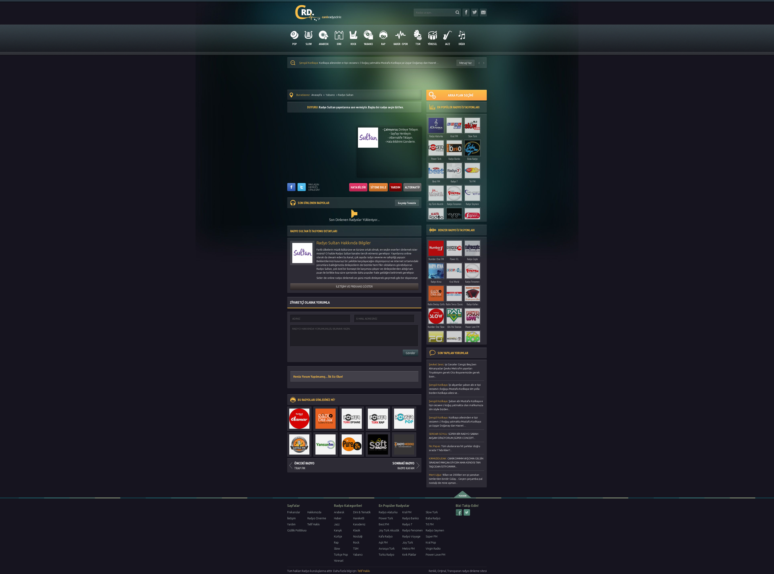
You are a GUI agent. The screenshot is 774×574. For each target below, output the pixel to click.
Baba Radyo (472, 159)
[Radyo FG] (436, 337)
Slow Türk (472, 136)
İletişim (291, 518)
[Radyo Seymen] (472, 192)
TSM (355, 548)
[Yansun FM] (325, 442)
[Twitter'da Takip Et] (474, 12)
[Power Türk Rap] (378, 417)
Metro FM (408, 548)
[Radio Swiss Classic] (454, 292)
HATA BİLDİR (358, 187)
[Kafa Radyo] (436, 214)
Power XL (454, 259)
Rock (356, 542)
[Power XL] (454, 247)
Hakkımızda (314, 512)
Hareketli (358, 518)
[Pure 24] (352, 442)
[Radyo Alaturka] (436, 124)
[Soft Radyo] (378, 442)
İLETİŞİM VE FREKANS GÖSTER (354, 286)
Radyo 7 (454, 181)
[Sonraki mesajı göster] (484, 63)
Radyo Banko (454, 159)
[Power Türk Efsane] (352, 417)
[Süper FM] (472, 214)
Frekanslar (293, 512)
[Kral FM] (454, 124)
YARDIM (395, 187)
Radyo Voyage (411, 536)
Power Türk (436, 159)
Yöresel (338, 560)
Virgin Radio (433, 548)
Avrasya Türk (387, 548)
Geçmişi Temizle (407, 203)
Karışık (338, 530)
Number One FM (436, 259)
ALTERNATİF (412, 187)
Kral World (454, 281)
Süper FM (431, 536)
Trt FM (472, 181)
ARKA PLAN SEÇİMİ (460, 95)
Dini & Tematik (362, 512)
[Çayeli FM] (299, 442)
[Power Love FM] (472, 315)
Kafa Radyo (386, 536)
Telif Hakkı (313, 524)
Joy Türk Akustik (436, 204)
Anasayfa (316, 94)
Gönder (410, 353)
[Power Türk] (436, 147)
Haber (337, 518)
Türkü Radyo (386, 554)
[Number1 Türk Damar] (299, 417)
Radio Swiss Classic (454, 304)
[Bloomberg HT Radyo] (454, 337)
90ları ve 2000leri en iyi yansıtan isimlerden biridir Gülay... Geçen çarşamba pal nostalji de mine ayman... (455, 478)
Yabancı (330, 94)
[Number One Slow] (436, 315)
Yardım (291, 524)
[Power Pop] (404, 417)
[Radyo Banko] (454, 147)
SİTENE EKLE (378, 187)
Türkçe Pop (341, 554)
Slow (337, 548)
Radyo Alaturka (436, 136)
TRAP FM (304, 465)
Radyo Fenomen (454, 204)
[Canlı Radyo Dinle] (318, 11)
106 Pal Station (454, 327)
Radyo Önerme (316, 518)
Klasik (356, 530)
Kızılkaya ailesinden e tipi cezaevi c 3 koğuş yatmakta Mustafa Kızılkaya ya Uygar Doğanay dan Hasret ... (455, 421)
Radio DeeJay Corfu (436, 304)
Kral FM (454, 136)
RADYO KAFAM (403, 465)
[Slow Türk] (472, 124)
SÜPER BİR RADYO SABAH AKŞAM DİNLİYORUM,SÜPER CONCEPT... (347, 62)
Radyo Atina (436, 281)
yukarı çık (463, 494)
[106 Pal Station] (454, 315)
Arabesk (339, 512)
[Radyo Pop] (472, 337)
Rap (336, 542)
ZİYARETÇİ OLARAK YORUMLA (310, 302)
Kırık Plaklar (409, 554)
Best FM (436, 181)
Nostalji (357, 536)
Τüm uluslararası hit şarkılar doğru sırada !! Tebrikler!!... (454, 448)
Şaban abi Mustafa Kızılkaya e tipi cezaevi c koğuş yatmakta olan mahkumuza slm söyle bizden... (456, 405)
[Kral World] (454, 269)
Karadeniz (359, 524)
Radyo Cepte (472, 259)
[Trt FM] (472, 169)
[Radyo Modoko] (404, 442)
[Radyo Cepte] (472, 247)
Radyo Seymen (472, 204)
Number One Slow (436, 327)
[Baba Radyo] (472, 147)
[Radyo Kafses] (472, 292)
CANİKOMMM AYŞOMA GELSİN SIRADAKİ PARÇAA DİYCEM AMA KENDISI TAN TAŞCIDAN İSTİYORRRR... (456, 462)
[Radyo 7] (454, 169)
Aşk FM (383, 542)
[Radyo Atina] (436, 269)
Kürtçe (338, 536)
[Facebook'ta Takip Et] (466, 12)
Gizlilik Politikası (297, 530)
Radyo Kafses (472, 304)
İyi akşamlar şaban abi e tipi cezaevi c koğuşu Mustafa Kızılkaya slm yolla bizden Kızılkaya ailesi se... (455, 388)
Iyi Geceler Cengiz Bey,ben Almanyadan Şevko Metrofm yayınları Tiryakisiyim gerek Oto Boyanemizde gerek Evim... (454, 370)
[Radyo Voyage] (454, 214)
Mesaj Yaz (465, 63)
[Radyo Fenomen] (454, 192)
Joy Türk (407, 542)
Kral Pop (431, 542)
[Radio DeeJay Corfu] (325, 417)
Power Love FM (472, 327)
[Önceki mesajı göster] (479, 63)
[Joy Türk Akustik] (436, 192)
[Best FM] (436, 169)
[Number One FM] (436, 247)
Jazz (337, 524)
